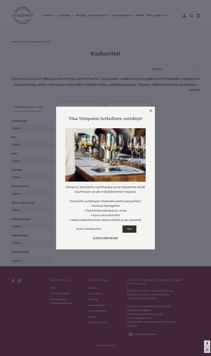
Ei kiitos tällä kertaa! (105, 237)
